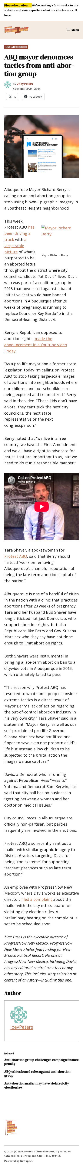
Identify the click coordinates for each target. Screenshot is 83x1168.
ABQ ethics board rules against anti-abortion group (37, 1073)
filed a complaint (36, 899)
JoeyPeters (25, 84)
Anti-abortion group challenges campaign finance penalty (41, 1062)
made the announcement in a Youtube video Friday (35, 345)
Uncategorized (16, 47)
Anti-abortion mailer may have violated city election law (36, 1085)
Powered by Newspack (18, 1161)
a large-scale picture (15, 245)
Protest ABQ (15, 556)
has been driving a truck (19, 233)
